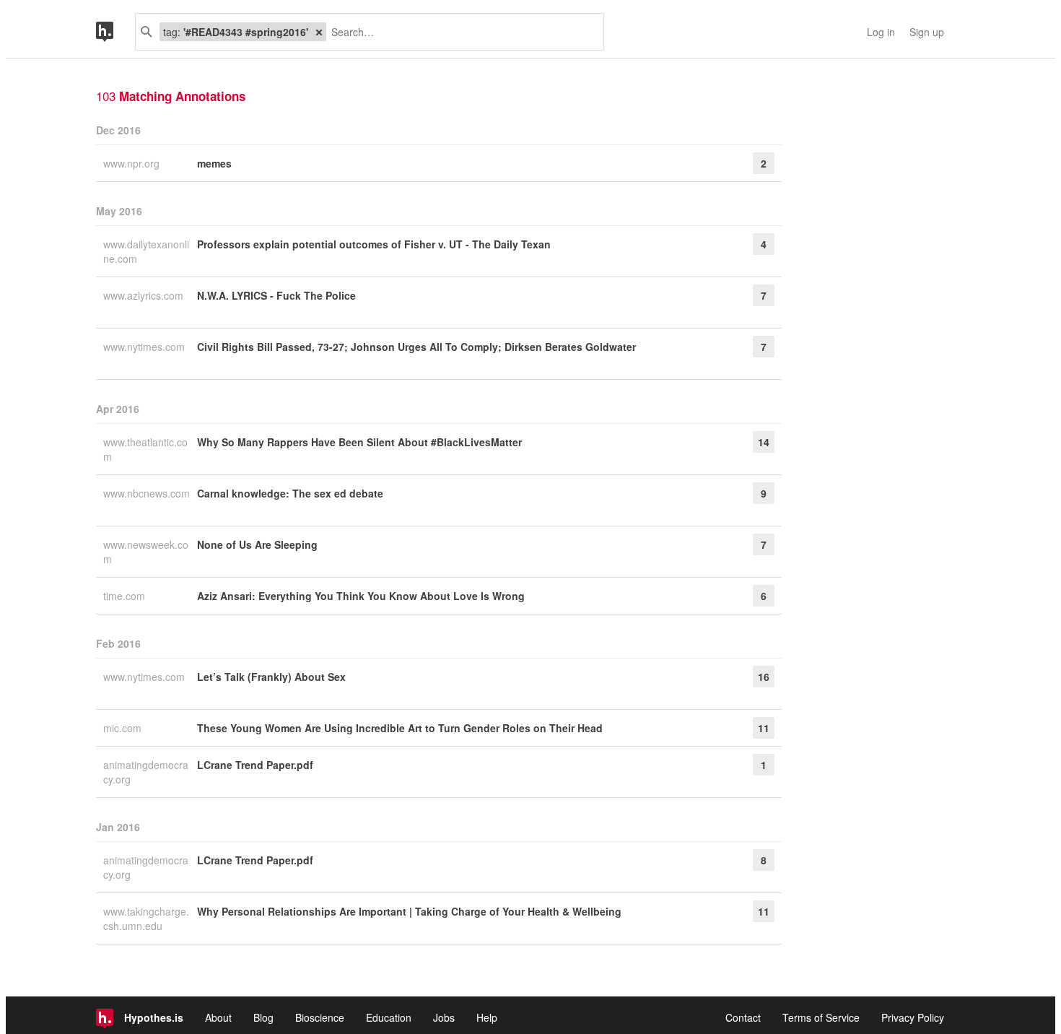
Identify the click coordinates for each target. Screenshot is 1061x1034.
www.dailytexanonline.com (146, 251)
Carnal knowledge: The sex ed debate (290, 493)
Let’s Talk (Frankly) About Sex (271, 676)
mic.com (123, 728)
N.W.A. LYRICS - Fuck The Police (276, 295)
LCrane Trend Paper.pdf (255, 764)
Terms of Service (821, 1017)
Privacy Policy (912, 1017)
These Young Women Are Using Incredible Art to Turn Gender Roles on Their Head (400, 728)
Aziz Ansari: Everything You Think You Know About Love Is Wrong (361, 595)
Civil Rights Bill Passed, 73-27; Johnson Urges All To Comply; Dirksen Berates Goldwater (416, 346)
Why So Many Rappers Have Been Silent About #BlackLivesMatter (359, 442)
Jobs (444, 1017)
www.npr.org (132, 163)
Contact (743, 1017)
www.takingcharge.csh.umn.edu (146, 918)
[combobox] (459, 32)
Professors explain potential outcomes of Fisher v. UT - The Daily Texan (374, 244)
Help (486, 1017)
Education (388, 1017)
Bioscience (319, 1017)
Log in (881, 31)
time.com (125, 595)
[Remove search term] (319, 31)
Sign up (926, 31)
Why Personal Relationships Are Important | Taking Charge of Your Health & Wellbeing (409, 911)
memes (214, 163)
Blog (263, 1017)
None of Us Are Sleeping (257, 544)
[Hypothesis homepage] (115, 32)
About (218, 1017)
